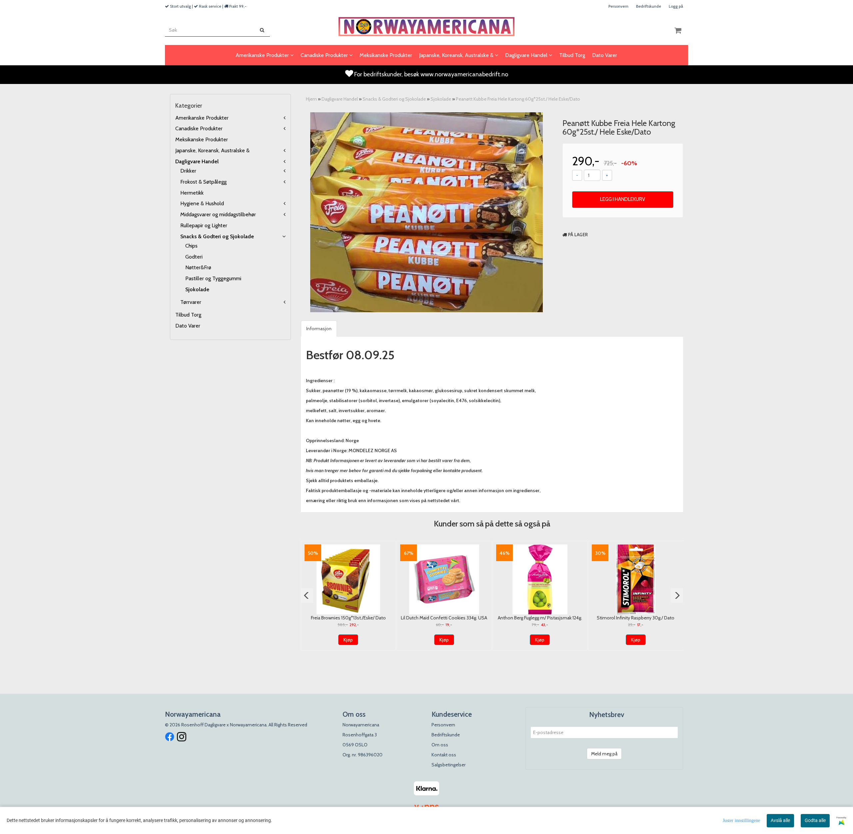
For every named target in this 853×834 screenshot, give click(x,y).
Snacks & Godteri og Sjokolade (217, 236)
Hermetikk (192, 193)
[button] (307, 595)
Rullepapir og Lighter (203, 225)
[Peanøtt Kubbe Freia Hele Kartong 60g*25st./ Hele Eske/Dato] (426, 212)
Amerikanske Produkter (202, 118)
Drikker (188, 171)
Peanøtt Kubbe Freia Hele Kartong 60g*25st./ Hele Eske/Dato (518, 99)
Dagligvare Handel (197, 161)
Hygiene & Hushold (202, 203)
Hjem (311, 99)
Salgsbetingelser (448, 765)
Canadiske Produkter (199, 128)
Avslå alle (780, 820)
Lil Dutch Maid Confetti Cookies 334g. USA (444, 618)
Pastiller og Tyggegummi (213, 278)
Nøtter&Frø (198, 267)
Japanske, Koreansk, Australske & (212, 150)
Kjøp (348, 640)
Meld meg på (604, 754)
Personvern (618, 6)
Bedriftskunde (648, 6)
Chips (191, 246)
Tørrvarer (190, 302)
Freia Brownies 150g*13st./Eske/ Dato (348, 618)
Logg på (676, 6)
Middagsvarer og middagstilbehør (218, 214)
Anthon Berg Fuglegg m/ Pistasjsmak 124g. (540, 618)
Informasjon (319, 329)
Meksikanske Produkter (201, 139)
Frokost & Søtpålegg (203, 182)
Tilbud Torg (188, 315)
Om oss (439, 745)
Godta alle (815, 820)
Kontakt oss (443, 755)
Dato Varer (187, 326)
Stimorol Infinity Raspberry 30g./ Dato (635, 618)
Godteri (194, 257)
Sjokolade (197, 289)
